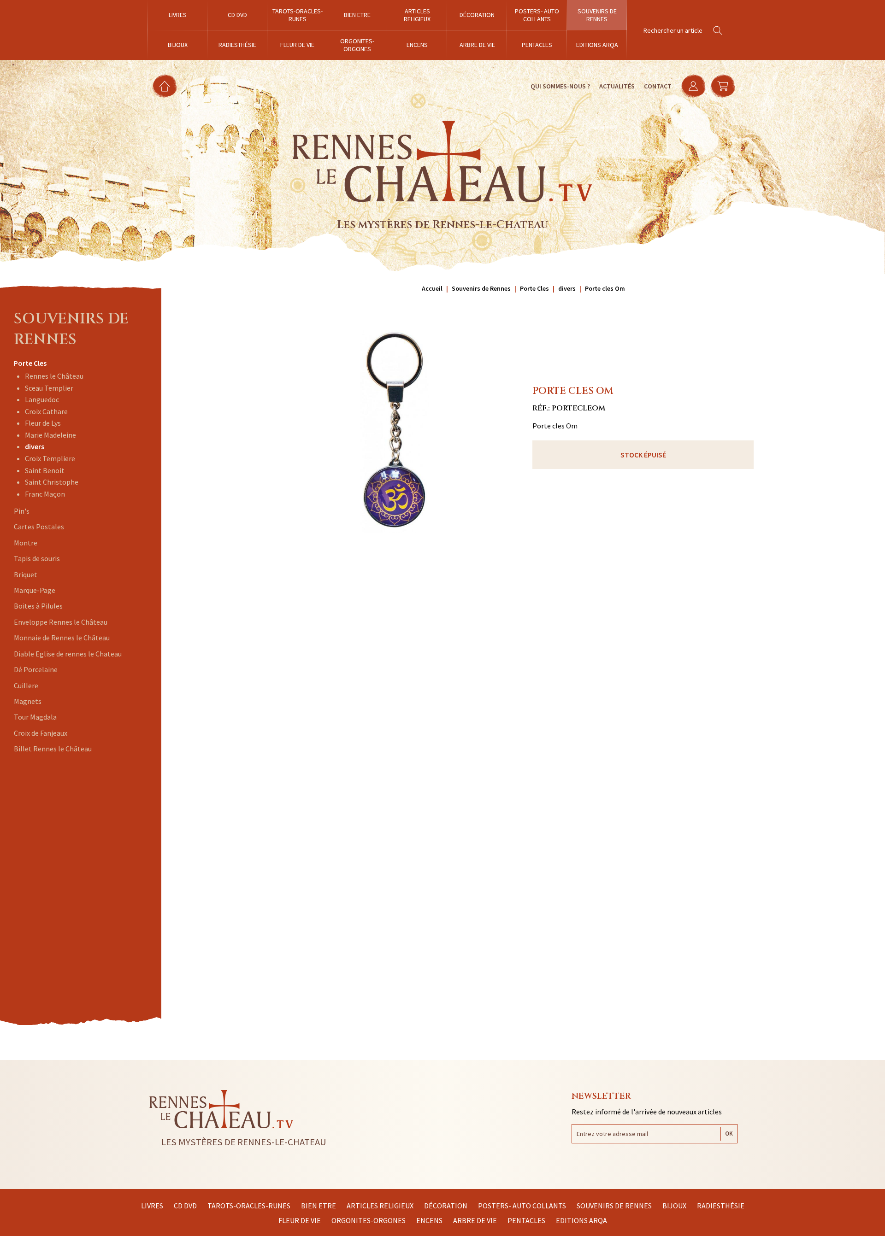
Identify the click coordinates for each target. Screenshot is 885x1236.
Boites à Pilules (38, 605)
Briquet (25, 574)
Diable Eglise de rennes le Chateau (68, 653)
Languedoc (42, 399)
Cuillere (26, 685)
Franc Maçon (45, 493)
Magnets (27, 701)
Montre (25, 542)
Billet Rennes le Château (53, 748)
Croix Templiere (50, 458)
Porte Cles (30, 363)
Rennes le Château (54, 376)
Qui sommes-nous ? (560, 86)
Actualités (617, 86)
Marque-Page (34, 590)
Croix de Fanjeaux (40, 733)
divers (34, 446)
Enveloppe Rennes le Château (60, 622)
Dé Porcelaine (36, 669)
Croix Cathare (46, 411)
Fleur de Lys (43, 423)
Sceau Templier (49, 387)
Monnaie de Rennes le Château (62, 637)
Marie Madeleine (50, 434)
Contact (658, 86)
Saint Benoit (45, 470)
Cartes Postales (39, 526)
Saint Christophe (51, 481)
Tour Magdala (35, 716)
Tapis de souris (37, 558)
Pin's (22, 510)
